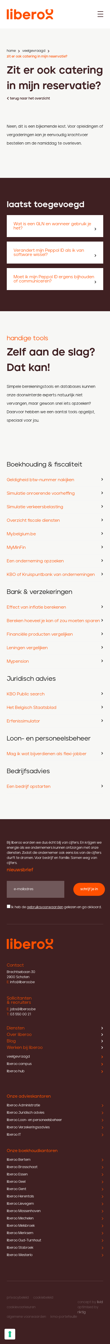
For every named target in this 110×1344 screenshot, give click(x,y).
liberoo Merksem (20, 1233)
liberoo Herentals (20, 1196)
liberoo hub (16, 1071)
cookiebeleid (43, 1297)
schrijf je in (89, 889)
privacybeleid (18, 1297)
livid (100, 1302)
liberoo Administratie (23, 1105)
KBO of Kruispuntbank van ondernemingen (51, 574)
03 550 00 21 (19, 1014)
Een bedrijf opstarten (28, 786)
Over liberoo (19, 1035)
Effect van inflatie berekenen (36, 607)
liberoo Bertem (18, 1160)
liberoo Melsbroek (21, 1226)
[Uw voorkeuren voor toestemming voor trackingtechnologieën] (10, 1334)
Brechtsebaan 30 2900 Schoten (21, 974)
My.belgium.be (21, 534)
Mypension (18, 661)
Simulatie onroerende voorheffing (41, 493)
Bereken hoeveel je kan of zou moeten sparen (53, 621)
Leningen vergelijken (27, 648)
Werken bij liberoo (25, 1047)
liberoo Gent (16, 1189)
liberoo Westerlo (19, 1255)
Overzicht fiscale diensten (33, 520)
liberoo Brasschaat (22, 1167)
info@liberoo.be (21, 982)
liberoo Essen (17, 1174)
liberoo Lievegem (20, 1204)
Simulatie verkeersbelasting (35, 507)
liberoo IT (14, 1135)
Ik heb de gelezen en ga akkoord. (56, 907)
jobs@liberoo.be (21, 1009)
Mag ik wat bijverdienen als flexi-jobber (47, 754)
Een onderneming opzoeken (35, 561)
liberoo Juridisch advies (25, 1113)
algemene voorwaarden (26, 1317)
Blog (11, 1041)
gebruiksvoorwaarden (45, 907)
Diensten (16, 1028)
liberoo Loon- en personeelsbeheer (34, 1120)
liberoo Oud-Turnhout (24, 1240)
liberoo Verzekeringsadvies (28, 1127)
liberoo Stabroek (20, 1248)
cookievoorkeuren (21, 1307)
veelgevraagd (33, 51)
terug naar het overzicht (29, 98)
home (11, 51)
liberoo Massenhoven (24, 1211)
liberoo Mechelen (20, 1218)
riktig (82, 1312)
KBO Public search (26, 694)
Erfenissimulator (23, 721)
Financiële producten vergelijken (40, 634)
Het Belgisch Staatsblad (31, 708)
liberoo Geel (16, 1182)
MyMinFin (16, 547)
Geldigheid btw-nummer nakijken (40, 480)
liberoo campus (19, 1064)
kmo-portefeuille (63, 1317)
